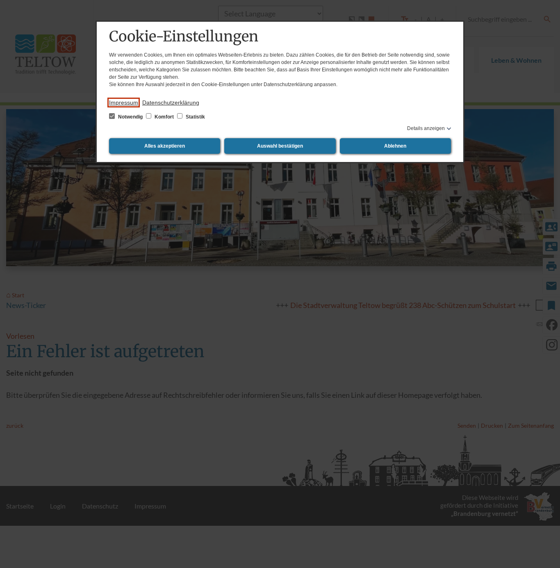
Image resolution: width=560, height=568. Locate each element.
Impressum (123, 102)
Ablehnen (395, 146)
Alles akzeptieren (164, 146)
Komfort (164, 117)
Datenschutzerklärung (170, 102)
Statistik (194, 117)
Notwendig (130, 117)
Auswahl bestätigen (280, 146)
